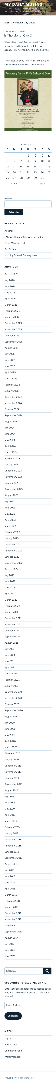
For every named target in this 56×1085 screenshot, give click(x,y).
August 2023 (11, 495)
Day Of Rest (10, 249)
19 (7, 172)
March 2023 (10, 526)
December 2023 (13, 470)
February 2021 (12, 679)
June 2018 (9, 876)
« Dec (14, 183)
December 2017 (12, 913)
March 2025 (10, 378)
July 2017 (9, 944)
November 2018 (13, 845)
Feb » (42, 183)
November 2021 (12, 624)
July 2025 (9, 354)
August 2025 (11, 348)
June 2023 (10, 507)
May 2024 (9, 440)
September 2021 (13, 636)
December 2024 (13, 397)
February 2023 (12, 532)
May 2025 (9, 366)
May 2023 (9, 514)
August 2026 (11, 274)
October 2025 (11, 335)
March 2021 (10, 673)
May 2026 (9, 292)
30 (35, 178)
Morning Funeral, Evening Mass (20, 255)
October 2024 (11, 409)
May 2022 (9, 587)
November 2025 (13, 329)
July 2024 (9, 427)
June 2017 (9, 950)
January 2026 (11, 317)
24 (42, 172)
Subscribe (13, 1016)
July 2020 (9, 722)
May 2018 (9, 882)
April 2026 (10, 298)
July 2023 (9, 501)
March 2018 (10, 895)
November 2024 (13, 403)
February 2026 (12, 311)
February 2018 (12, 901)
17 (42, 166)
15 (28, 166)
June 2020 (10, 729)
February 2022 (12, 606)
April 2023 (10, 520)
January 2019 (11, 833)
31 (42, 178)
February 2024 (12, 458)
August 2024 (11, 421)
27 (14, 178)
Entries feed (10, 1044)
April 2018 (9, 888)
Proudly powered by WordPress (19, 1077)
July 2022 (9, 575)
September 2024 (13, 415)
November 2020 (13, 698)
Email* (8, 198)
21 (21, 172)
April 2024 (10, 446)
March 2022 (10, 599)
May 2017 (9, 956)
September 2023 (13, 489)
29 (28, 178)
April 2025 (10, 372)
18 (49, 166)
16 (35, 166)
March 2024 (10, 452)
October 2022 (11, 557)
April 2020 (10, 741)
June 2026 (10, 286)
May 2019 (9, 808)
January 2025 (11, 391)
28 (21, 178)
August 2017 (11, 938)
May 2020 (9, 735)
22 (28, 172)
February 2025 (12, 384)
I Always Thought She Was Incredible (23, 237)
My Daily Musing (23, 4)
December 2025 (13, 323)
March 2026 (10, 304)
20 (14, 172)
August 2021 (11, 642)
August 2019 (11, 790)
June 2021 (9, 655)
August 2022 (11, 569)
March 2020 (10, 747)
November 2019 (13, 772)
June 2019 (9, 802)
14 (21, 166)
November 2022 (13, 550)
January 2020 (11, 759)
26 (7, 178)
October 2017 (11, 925)
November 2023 (13, 477)
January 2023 (11, 538)
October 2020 (11, 704)
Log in (7, 1038)
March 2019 (10, 821)
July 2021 (9, 649)
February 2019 (12, 827)
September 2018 (13, 858)
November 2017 (12, 919)
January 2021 (11, 686)
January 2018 (11, 907)
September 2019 (13, 784)
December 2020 (13, 692)
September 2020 (13, 710)
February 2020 (12, 753)
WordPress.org (12, 1057)
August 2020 (11, 716)
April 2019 (9, 815)
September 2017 (13, 931)
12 (7, 166)
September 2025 (13, 341)
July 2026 (9, 280)
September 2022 (13, 563)
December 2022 (13, 544)
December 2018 (13, 839)
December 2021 (12, 618)
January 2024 (11, 464)
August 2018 (11, 864)
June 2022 (9, 581)
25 (48, 172)
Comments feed (13, 1050)
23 (35, 172)
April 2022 (10, 593)
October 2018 (11, 852)
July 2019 (9, 796)
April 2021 (9, 667)
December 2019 (13, 765)
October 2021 (11, 630)
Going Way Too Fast (14, 243)
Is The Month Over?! (18, 35)
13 (14, 166)
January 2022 (11, 612)
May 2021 (9, 661)
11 (49, 161)
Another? (9, 231)
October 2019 (11, 778)
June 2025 (10, 360)
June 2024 (10, 434)
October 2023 (11, 483)
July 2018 (9, 870)
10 (42, 161)
